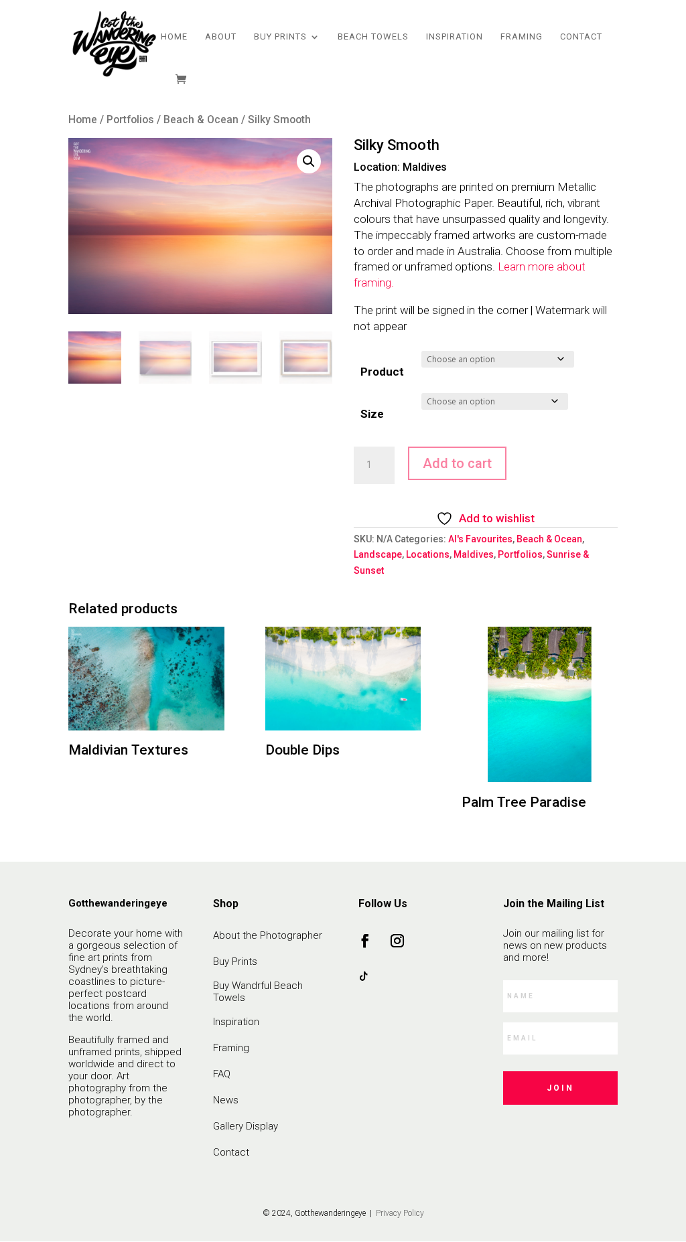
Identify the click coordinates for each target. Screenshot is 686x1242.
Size (372, 413)
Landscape (378, 554)
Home (174, 37)
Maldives (474, 554)
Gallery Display (245, 1126)
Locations (428, 554)
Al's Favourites (480, 539)
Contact (581, 37)
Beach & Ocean (200, 119)
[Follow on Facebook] (365, 940)
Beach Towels (373, 37)
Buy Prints (280, 37)
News (225, 1100)
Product (382, 371)
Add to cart (457, 463)
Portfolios (130, 119)
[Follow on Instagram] (397, 940)
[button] (309, 161)
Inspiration (454, 37)
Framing (521, 37)
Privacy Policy (399, 1213)
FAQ (221, 1074)
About (220, 37)
